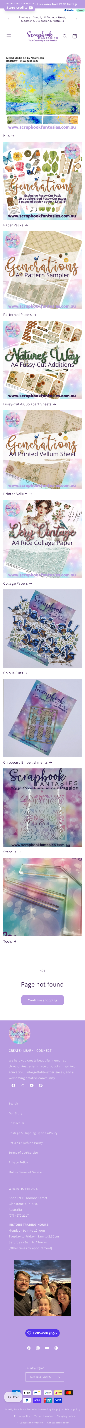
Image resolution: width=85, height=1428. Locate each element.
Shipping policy (66, 1416)
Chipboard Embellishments (25, 762)
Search (13, 1103)
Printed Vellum (15, 493)
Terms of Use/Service (23, 1152)
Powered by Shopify (49, 1409)
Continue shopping (42, 1000)
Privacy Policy (18, 1162)
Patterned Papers (17, 314)
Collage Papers (15, 583)
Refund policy (72, 1409)
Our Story (15, 1113)
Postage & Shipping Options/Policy (33, 1133)
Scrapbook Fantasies (26, 1409)
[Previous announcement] (8, 19)
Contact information (31, 1422)
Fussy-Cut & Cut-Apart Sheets (27, 404)
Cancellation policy (58, 1422)
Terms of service (43, 1416)
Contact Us (16, 1123)
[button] (9, 36)
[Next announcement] (77, 19)
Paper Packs (13, 225)
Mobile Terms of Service (25, 1172)
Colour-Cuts (13, 672)
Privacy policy (22, 1416)
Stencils (9, 851)
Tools (7, 941)
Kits (6, 135)
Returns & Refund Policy (26, 1143)
